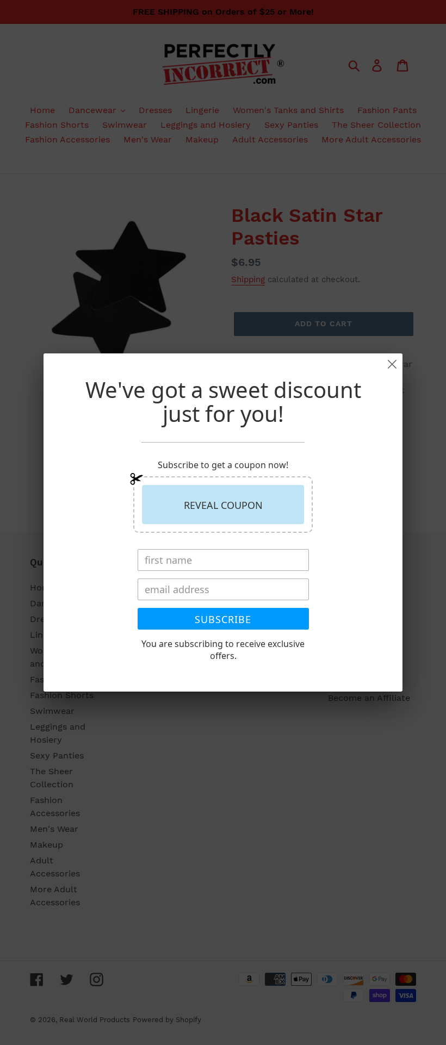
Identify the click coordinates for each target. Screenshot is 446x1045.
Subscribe (223, 619)
